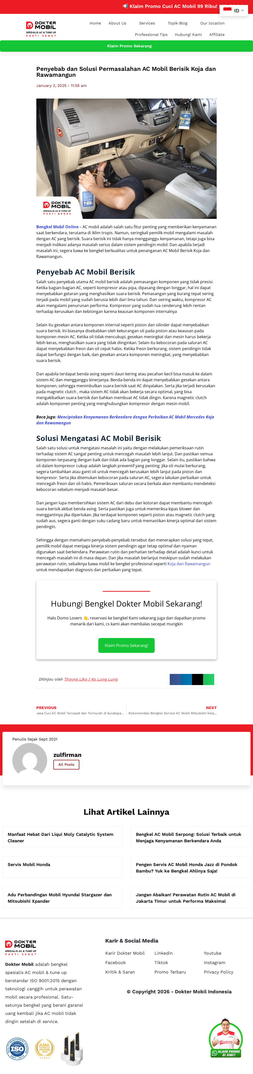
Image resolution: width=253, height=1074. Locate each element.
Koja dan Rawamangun (189, 563)
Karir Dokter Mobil (125, 953)
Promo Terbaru (170, 971)
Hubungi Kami (188, 34)
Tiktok (161, 962)
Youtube (212, 953)
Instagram (214, 962)
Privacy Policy (218, 971)
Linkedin (163, 953)
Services (147, 23)
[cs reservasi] (226, 1039)
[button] (175, 679)
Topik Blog (178, 23)
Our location (212, 23)
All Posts (66, 764)
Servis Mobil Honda (29, 864)
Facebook (115, 962)
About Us (117, 23)
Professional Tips (151, 34)
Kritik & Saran (120, 971)
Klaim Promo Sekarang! (126, 645)
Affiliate (217, 34)
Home (95, 23)
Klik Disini (213, 6)
